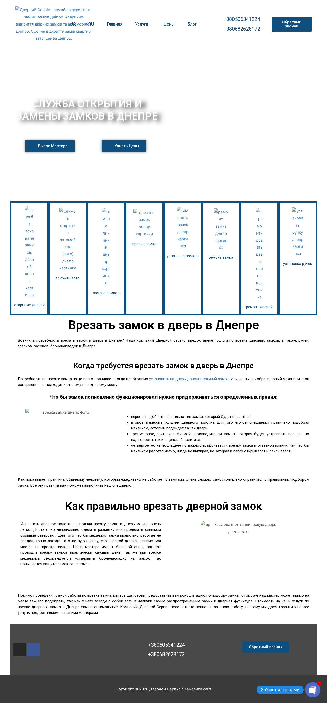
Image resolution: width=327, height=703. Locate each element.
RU (91, 24)
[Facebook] (33, 649)
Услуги (141, 24)
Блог (192, 24)
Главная (114, 24)
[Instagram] (19, 649)
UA (73, 24)
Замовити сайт (197, 689)
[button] (292, 24)
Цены (169, 24)
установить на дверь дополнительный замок (189, 379)
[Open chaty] (312, 689)
